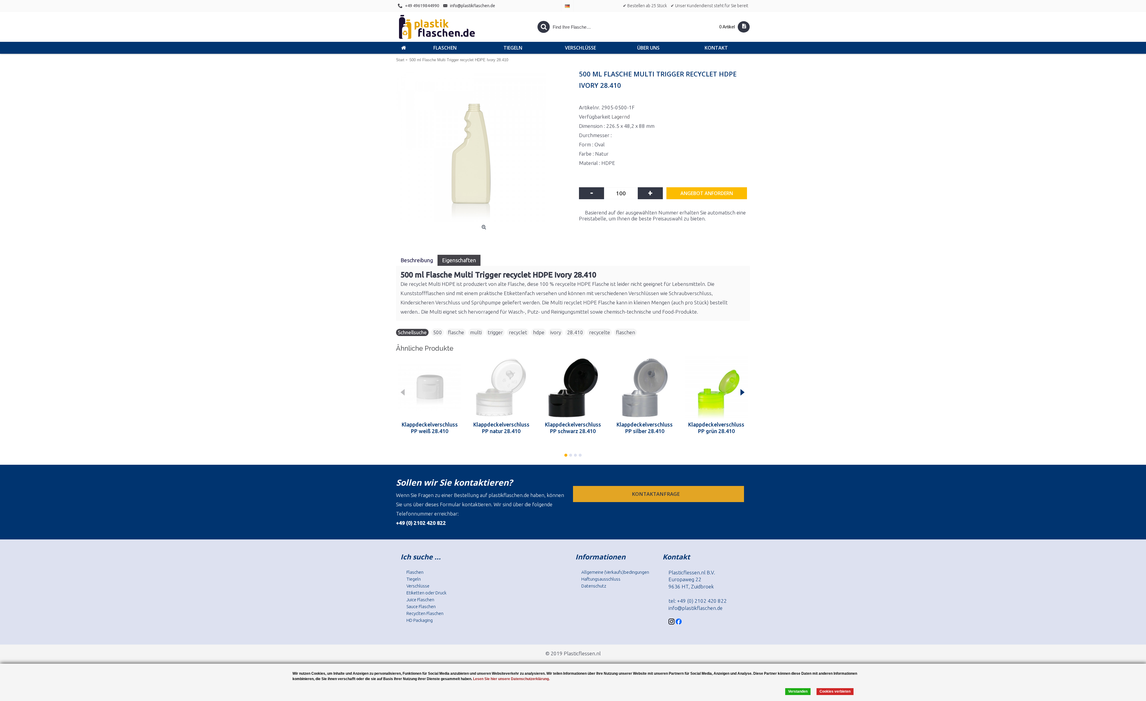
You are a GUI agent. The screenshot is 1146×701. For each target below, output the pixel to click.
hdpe (538, 332)
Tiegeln (413, 579)
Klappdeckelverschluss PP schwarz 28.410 (573, 427)
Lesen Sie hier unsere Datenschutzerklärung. (511, 679)
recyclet (518, 332)
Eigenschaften (459, 260)
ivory (555, 332)
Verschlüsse (417, 585)
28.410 (575, 332)
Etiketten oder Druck (426, 592)
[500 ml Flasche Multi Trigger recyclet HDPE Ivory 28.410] (484, 147)
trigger (495, 332)
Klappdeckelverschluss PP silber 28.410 (645, 427)
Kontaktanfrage (656, 493)
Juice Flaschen (420, 599)
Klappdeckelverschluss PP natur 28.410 (501, 427)
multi (476, 332)
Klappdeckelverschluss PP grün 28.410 (716, 427)
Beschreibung (417, 260)
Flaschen (414, 572)
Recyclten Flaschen (424, 613)
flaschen (625, 332)
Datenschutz (593, 585)
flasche (456, 332)
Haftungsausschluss (600, 579)
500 (437, 332)
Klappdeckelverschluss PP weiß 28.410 (430, 427)
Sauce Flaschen (421, 606)
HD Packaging (419, 620)
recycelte (599, 332)
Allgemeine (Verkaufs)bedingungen (615, 572)
